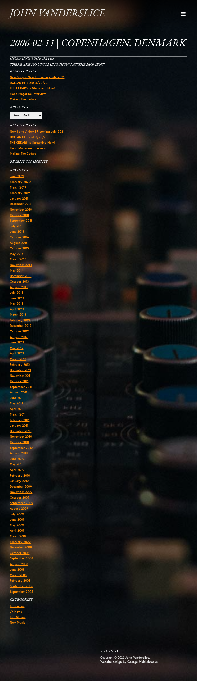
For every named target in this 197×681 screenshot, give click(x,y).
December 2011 (20, 370)
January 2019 (19, 198)
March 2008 (18, 575)
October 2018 (19, 215)
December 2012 (20, 326)
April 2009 (17, 530)
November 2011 (20, 376)
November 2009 (21, 492)
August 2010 (19, 453)
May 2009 (17, 525)
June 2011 (17, 398)
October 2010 (19, 442)
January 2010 (19, 481)
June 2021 (17, 176)
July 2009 (17, 514)
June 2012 (17, 342)
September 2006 (21, 586)
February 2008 (20, 581)
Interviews (17, 606)
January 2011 (19, 425)
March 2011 (18, 414)
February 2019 (20, 193)
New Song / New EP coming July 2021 (37, 77)
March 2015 (18, 259)
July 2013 (16, 292)
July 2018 (16, 226)
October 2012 (19, 331)
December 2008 (21, 547)
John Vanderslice (57, 14)
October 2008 (19, 553)
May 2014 (16, 270)
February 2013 (20, 320)
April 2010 (17, 470)
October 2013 (19, 281)
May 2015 (16, 254)
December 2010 (20, 431)
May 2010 (16, 464)
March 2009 (18, 536)
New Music (17, 622)
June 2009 (17, 519)
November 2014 (21, 265)
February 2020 (20, 182)
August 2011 (18, 392)
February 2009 (20, 542)
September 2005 (21, 592)
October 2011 (19, 381)
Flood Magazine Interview (28, 94)
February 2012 (20, 365)
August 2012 (19, 337)
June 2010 (17, 459)
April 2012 (17, 353)
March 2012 (18, 359)
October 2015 (19, 248)
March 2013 (18, 315)
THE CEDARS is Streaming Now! (32, 88)
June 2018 (17, 231)
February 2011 (19, 420)
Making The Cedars (23, 99)
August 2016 (19, 243)
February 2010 (20, 475)
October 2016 (19, 237)
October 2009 (19, 497)
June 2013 (17, 298)
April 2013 (17, 309)
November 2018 (21, 209)
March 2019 (18, 187)
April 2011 (17, 409)
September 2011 (21, 387)
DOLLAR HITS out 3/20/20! (29, 83)
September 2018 (21, 220)
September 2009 (21, 503)
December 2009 (21, 486)
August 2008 (19, 564)
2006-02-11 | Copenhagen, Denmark (98, 43)
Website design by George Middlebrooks (129, 662)
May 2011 (16, 403)
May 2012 (16, 348)
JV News (16, 611)
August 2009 (19, 508)
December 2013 (20, 276)
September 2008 (21, 558)
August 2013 (19, 287)
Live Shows (17, 617)
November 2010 (21, 436)
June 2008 (17, 569)
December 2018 (20, 204)
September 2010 (21, 448)
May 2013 (16, 303)
